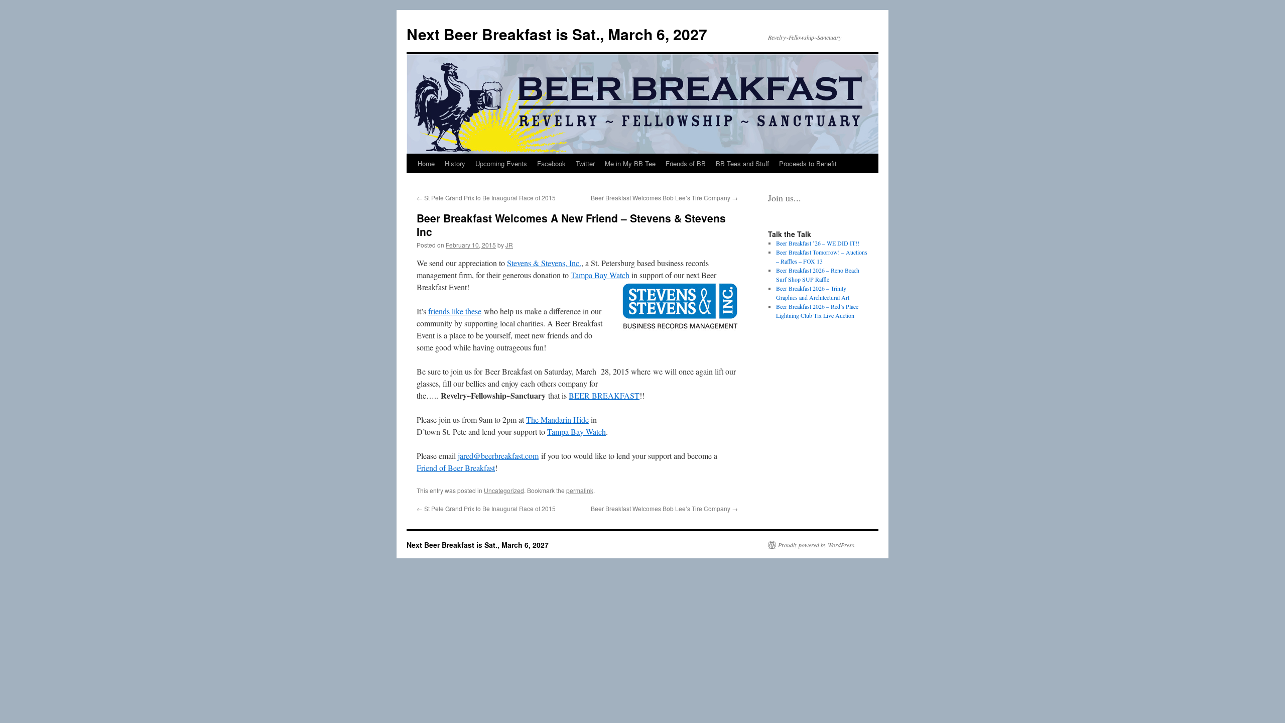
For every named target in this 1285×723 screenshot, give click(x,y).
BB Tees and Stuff (742, 163)
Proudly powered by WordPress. (817, 545)
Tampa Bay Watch (600, 275)
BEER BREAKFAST (604, 395)
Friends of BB (686, 163)
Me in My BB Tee (630, 163)
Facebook (551, 163)
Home (426, 163)
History (455, 163)
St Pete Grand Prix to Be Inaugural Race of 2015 (486, 197)
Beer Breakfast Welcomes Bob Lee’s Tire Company (664, 197)
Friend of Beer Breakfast (456, 467)
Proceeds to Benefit (808, 163)
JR (509, 244)
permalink (579, 490)
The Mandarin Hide (557, 419)
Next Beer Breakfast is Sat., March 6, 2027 (557, 34)
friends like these (454, 311)
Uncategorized (504, 490)
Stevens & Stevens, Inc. (544, 263)
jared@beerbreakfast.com (498, 455)
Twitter (585, 163)
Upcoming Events (501, 163)
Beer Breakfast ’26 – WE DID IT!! (817, 243)
